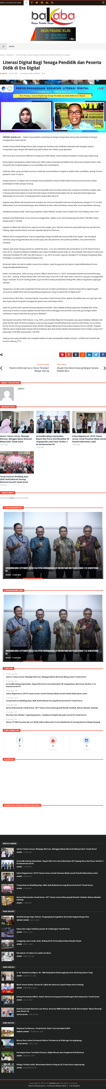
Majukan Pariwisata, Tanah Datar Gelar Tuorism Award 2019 (43, 1028)
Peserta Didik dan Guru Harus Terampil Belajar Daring (29, 367)
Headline (10, 55)
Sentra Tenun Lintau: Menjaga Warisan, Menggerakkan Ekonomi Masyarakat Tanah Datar (16, 439)
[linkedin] (89, 354)
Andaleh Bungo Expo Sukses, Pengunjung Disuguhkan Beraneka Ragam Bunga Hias (53, 917)
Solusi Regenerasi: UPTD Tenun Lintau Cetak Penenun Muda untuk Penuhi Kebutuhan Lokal (89, 439)
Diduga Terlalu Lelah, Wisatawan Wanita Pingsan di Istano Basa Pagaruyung (50, 1065)
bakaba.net (54, 1083)
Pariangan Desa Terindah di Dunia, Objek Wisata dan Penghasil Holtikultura (50, 1052)
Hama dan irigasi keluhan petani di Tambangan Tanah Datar (43, 929)
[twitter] (96, 354)
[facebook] (103, 354)
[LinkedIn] (47, 2)
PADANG (37, 73)
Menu (11, 46)
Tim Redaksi (74, 1086)
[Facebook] (31, 2)
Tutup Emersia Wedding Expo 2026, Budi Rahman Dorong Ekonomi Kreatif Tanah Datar (14, 479)
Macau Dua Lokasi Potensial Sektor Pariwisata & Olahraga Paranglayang (49, 1040)
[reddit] (83, 354)
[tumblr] (76, 354)
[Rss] (52, 2)
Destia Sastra (22, 1014)
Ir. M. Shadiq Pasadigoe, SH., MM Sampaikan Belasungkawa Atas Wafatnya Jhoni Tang (55, 973)
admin (4, 73)
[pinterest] (62, 354)
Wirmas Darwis (23, 920)
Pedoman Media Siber (57, 1086)
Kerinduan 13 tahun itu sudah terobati (34, 953)
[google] (69, 354)
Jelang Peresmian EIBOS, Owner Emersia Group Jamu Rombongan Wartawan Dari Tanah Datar (58, 997)
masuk (11, 498)
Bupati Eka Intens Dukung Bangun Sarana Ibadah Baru (77, 367)
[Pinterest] (41, 2)
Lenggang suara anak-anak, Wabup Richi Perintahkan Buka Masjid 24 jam (49, 941)
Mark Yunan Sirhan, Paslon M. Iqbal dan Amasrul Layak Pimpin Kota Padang (50, 985)
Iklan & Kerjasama (36, 1086)
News (31, 73)
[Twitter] (36, 2)
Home (2, 55)
